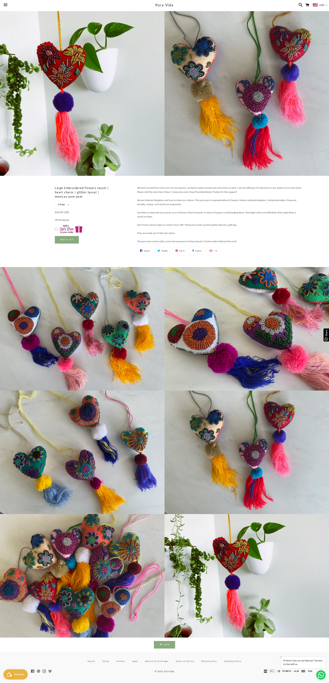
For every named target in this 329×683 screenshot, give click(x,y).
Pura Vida (164, 5)
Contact (120, 661)
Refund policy (209, 661)
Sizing (105, 661)
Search (91, 661)
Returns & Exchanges (156, 661)
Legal (135, 661)
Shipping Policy (233, 661)
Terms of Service (185, 661)
